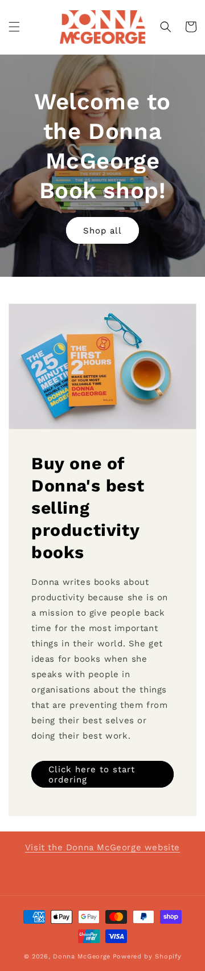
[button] (14, 26)
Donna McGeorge (81, 956)
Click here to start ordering (91, 774)
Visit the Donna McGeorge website (102, 847)
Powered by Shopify (147, 956)
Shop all (102, 231)
